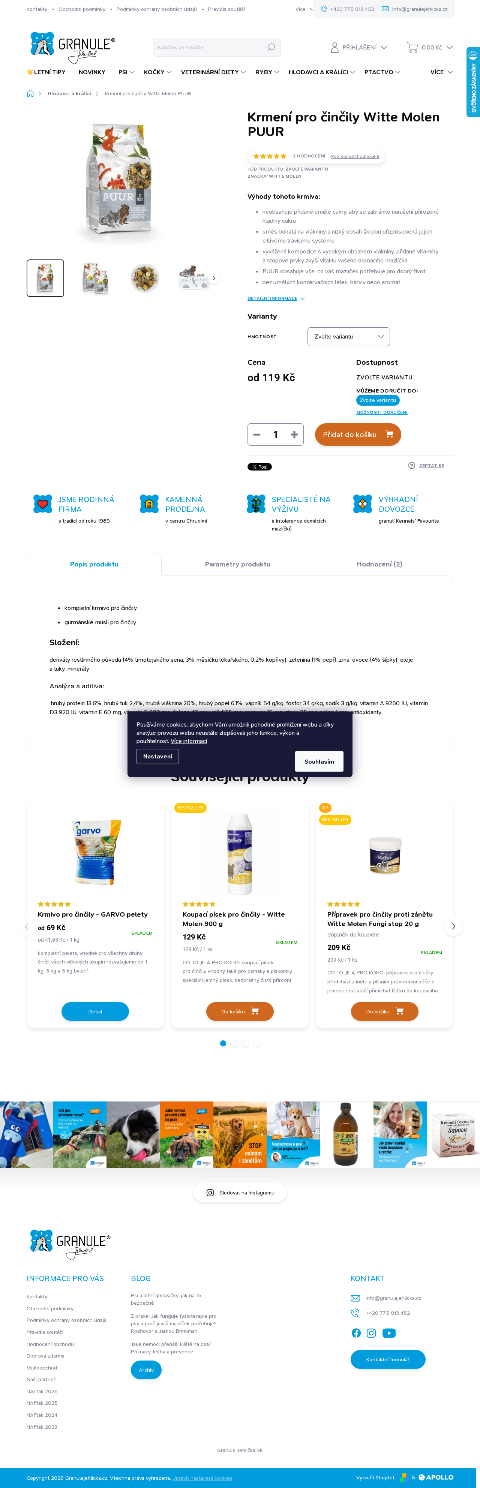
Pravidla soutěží (226, 9)
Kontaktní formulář (388, 1359)
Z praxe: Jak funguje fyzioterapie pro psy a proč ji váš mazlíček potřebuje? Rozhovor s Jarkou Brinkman (174, 1323)
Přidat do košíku (349, 434)
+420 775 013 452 (388, 1313)
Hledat (271, 47)
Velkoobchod (42, 1367)
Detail (95, 1011)
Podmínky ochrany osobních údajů (157, 9)
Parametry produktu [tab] (237, 564)
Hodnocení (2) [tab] (379, 564)
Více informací (189, 741)
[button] (223, 1043)
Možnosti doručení (382, 412)
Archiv (146, 1370)
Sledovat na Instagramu (246, 1192)
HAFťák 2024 (42, 1415)
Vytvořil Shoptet (375, 1477)
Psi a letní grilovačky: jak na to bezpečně (166, 1299)
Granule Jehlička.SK (240, 1450)
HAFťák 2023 (42, 1427)
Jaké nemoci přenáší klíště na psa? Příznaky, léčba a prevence (171, 1348)
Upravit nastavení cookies (202, 1478)
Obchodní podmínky (81, 9)
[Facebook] (356, 1331)
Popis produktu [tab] (94, 564)
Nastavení (157, 756)
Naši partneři (42, 1379)
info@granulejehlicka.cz (393, 1298)
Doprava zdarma (45, 1355)
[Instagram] (371, 1331)
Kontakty (37, 9)
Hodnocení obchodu (50, 1344)
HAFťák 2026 (42, 1391)
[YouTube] (389, 1331)
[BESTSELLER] (240, 854)
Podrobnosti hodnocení (355, 156)
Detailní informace (272, 298)
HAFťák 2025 (42, 1403)
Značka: (275, 176)
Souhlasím (319, 761)
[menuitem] (49, 72)
